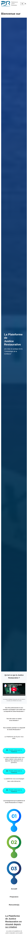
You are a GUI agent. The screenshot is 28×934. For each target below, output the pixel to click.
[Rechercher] (25, 3)
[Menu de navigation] (22, 3)
